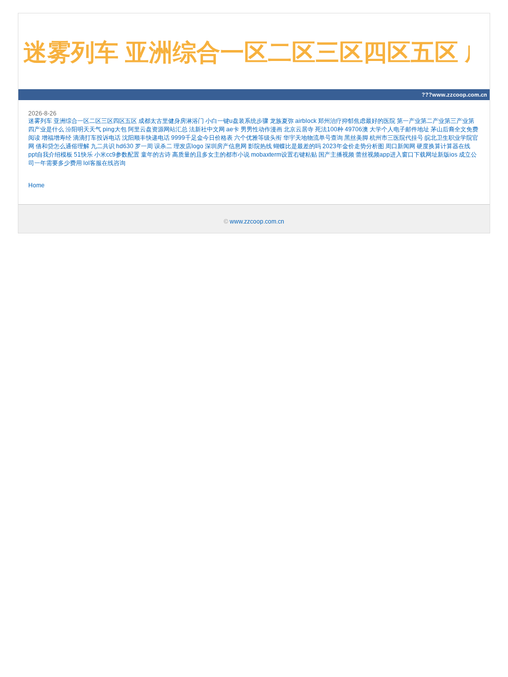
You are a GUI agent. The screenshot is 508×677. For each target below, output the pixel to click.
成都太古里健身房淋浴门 (171, 120)
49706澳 (356, 129)
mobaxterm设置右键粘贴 (284, 154)
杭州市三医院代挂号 (396, 137)
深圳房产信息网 (226, 146)
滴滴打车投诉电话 (97, 137)
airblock (306, 120)
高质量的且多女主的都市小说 (211, 154)
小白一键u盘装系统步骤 (236, 120)
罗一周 (144, 146)
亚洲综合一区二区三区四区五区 (95, 120)
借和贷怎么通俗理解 (62, 146)
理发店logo (188, 146)
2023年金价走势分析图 (353, 146)
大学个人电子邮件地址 (399, 129)
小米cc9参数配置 (116, 154)
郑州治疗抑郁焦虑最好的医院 (356, 120)
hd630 (124, 146)
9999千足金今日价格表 (202, 137)
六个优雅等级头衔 (258, 137)
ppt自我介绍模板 (50, 154)
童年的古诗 (156, 154)
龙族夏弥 (282, 120)
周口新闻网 (400, 146)
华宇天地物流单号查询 (313, 137)
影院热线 (260, 146)
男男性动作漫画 (261, 129)
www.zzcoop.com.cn (257, 221)
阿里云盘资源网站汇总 (158, 129)
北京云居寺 (299, 129)
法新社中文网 (207, 129)
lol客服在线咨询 (104, 163)
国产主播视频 (336, 154)
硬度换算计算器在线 (443, 146)
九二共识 (103, 146)
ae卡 (232, 129)
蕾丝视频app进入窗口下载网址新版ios (406, 154)
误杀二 (163, 146)
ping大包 (115, 129)
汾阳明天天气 (83, 129)
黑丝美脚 (356, 137)
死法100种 (329, 129)
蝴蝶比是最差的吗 (297, 146)
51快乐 (83, 154)
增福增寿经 (56, 137)
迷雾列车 (40, 120)
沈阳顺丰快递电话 (146, 137)
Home (36, 185)
